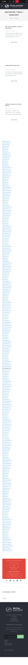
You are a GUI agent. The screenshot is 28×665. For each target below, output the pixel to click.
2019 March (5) (5, 273)
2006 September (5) (7, 539)
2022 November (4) (6, 230)
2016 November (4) (6, 345)
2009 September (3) (7, 480)
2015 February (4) (6, 350)
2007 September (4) (7, 519)
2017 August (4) (6, 320)
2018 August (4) (6, 300)
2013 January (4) (6, 388)
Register (6, 640)
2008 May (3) (5, 493)
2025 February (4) (6, 156)
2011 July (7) (5, 437)
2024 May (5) (5, 180)
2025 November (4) (6, 171)
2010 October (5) (6, 462)
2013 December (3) (6, 406)
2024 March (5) (5, 177)
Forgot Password (8, 643)
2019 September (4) (7, 282)
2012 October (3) (6, 422)
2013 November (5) (6, 404)
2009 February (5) (6, 468)
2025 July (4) (5, 164)
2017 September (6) (7, 322)
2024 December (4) (6, 192)
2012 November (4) (6, 424)
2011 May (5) (5, 434)
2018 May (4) (5, 296)
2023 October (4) (6, 208)
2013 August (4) (6, 399)
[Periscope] (20, 580)
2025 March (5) (5, 157)
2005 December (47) (7, 550)
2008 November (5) (6, 503)
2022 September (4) (7, 226)
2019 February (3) (6, 271)
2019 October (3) (6, 284)
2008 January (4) (6, 486)
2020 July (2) (5, 259)
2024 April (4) (5, 179)
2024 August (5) (6, 185)
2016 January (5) (6, 328)
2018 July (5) (5, 299)
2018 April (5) (5, 294)
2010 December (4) (6, 465)
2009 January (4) (6, 467)
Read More (14, 42)
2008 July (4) (5, 496)
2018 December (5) (6, 307)
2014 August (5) (6, 379)
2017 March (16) (6, 312)
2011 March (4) (5, 430)
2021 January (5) (6, 233)
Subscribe (20, 636)
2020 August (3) (6, 261)
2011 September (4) (7, 440)
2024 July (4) (5, 184)
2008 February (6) (6, 488)
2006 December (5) (6, 544)
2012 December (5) (6, 425)
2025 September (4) (7, 167)
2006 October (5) (6, 541)
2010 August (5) (6, 458)
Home (11, 18)
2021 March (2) (5, 236)
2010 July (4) (5, 457)
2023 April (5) (5, 199)
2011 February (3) (6, 429)
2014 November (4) (6, 384)
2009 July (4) (5, 476)
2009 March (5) (5, 470)
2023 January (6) (6, 194)
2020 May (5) (5, 256)
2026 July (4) (5, 151)
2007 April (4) (5, 511)
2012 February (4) (6, 409)
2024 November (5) (6, 190)
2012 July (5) (5, 417)
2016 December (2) (6, 347)
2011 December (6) (6, 445)
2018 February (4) (6, 291)
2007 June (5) (5, 514)
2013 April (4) (5, 393)
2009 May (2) (5, 473)
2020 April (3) (5, 254)
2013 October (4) (6, 402)
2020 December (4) (6, 268)
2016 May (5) (5, 335)
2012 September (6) (7, 421)
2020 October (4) (6, 264)
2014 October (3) (6, 383)
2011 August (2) (6, 439)
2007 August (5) (6, 518)
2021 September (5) (7, 246)
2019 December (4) (6, 287)
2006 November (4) (6, 542)
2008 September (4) (7, 499)
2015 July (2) (5, 358)
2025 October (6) (6, 169)
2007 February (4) (6, 508)
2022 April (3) (5, 218)
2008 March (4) (5, 490)
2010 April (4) (5, 452)
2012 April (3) (5, 412)
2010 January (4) (6, 447)
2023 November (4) (6, 210)
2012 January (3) (6, 407)
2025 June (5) (5, 162)
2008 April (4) (5, 491)
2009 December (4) (6, 485)
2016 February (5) (6, 330)
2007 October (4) (6, 521)
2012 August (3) (6, 419)
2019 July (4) (5, 279)
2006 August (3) (6, 537)
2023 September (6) (7, 207)
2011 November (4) (6, 444)
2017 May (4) (5, 315)
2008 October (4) (6, 501)
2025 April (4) (5, 159)
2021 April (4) (5, 238)
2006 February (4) (6, 527)
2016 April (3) (5, 333)
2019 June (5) (5, 277)
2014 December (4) (6, 386)
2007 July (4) (5, 516)
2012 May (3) (5, 414)
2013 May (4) (5, 394)
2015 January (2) (6, 348)
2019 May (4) (5, 276)
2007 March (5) (5, 509)
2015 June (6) (5, 356)
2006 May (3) (5, 532)
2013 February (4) (6, 389)
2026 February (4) (6, 143)
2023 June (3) (5, 202)
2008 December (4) (6, 504)
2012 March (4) (5, 411)
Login (5, 642)
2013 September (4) (7, 401)
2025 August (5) (6, 166)
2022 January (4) (6, 213)
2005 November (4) (6, 549)
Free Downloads (8, 644)
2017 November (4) (6, 325)
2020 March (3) (5, 253)
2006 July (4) (5, 536)
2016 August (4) (6, 340)
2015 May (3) (5, 355)
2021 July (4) (5, 243)
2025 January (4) (6, 154)
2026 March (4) (5, 144)
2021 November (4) (6, 250)
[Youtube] (13, 580)
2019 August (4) (6, 281)
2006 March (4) (5, 529)
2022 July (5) (5, 223)
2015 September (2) (7, 361)
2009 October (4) (6, 481)
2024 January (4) (6, 174)
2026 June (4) (5, 149)
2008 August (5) (6, 498)
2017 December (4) (6, 327)
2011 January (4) (6, 427)
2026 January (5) (6, 141)
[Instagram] (17, 580)
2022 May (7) (5, 220)
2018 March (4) (5, 292)
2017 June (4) (5, 317)
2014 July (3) (5, 378)
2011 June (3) (5, 435)
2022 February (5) (6, 215)
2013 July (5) (5, 398)
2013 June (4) (5, 396)
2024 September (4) (7, 187)
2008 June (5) (5, 495)
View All (4, 598)
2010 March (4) (5, 450)
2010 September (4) (7, 460)
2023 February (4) (6, 195)
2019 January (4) (6, 269)
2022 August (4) (6, 225)
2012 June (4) (5, 416)
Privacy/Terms (14, 618)
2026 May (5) (5, 148)
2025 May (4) (5, 161)
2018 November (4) (6, 305)
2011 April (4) (5, 432)
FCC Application (14, 619)
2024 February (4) (6, 176)
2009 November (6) (6, 483)
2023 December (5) (6, 212)
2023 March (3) (5, 197)
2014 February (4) (6, 370)
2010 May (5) (5, 453)
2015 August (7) (6, 360)
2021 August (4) (6, 245)
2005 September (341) (7, 546)
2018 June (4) (5, 297)
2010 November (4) (6, 463)
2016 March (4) (5, 332)
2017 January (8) (6, 309)
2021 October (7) (6, 248)
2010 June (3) (5, 455)
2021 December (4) (6, 251)
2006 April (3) (5, 531)
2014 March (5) (5, 371)
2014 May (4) (5, 374)
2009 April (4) (5, 472)
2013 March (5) (5, 391)
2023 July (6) (5, 203)
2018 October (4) (6, 304)
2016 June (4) (5, 337)
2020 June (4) (5, 258)
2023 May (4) (5, 200)
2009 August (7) (6, 478)
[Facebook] (6, 580)
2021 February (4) (6, 235)
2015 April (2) (5, 353)
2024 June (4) (5, 182)
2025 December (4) (6, 172)
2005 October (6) (6, 547)
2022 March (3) (5, 217)
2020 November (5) (6, 266)
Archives (16, 18)
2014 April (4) (5, 373)
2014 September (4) (7, 381)
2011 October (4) (6, 442)
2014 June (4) (5, 376)
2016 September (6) (7, 342)
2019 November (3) (6, 286)
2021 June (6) (5, 241)
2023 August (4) (6, 205)
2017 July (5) (5, 319)
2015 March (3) (5, 351)
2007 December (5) (6, 524)
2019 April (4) (5, 274)
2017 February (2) (6, 310)
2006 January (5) (6, 526)
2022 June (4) (5, 222)
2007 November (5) (6, 522)
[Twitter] (10, 580)
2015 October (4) (6, 363)
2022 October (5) (6, 228)
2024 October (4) (6, 189)
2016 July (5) (5, 338)
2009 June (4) (5, 475)
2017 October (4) (6, 324)
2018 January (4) (6, 289)
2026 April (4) (5, 146)
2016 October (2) (6, 343)
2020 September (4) (7, 263)
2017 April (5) (5, 314)
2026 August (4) (6, 152)
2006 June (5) (5, 534)
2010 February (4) (6, 448)
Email (17, 620)
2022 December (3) (6, 231)
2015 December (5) (6, 366)
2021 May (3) (5, 240)
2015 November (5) (6, 365)
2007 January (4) (6, 506)
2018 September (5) (7, 302)
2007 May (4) (5, 513)
